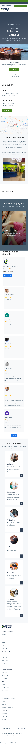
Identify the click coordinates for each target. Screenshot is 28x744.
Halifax (3, 722)
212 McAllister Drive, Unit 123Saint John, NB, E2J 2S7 (10, 94)
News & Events (5, 660)
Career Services (5, 666)
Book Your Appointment (20, 5)
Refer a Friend (5, 690)
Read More (14, 435)
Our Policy (12, 735)
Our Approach (5, 654)
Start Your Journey (7, 669)
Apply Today (4, 672)
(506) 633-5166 (8, 103)
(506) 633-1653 (7, 105)
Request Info (14, 69)
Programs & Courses (7, 631)
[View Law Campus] (21, 556)
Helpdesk (4, 704)
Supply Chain (5, 648)
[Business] (14, 457)
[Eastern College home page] (5, 9)
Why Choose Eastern (7, 651)
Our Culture (4, 663)
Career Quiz (4, 678)
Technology (4, 639)
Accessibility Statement (7, 707)
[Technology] (14, 513)
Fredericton (4, 713)
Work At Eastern (5, 695)
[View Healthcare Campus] (21, 503)
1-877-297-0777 (6, 5)
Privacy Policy (5, 735)
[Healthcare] (14, 485)
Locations (12, 24)
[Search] (17, 9)
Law (3, 645)
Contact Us (4, 701)
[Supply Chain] (14, 566)
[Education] (14, 592)
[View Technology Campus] (21, 530)
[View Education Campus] (21, 615)
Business (4, 634)
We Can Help (5, 675)
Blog (3, 693)
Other (3, 681)
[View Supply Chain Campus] (21, 582)
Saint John (4, 716)
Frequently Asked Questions (8, 698)
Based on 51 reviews (8, 271)
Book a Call (6, 110)
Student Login (5, 687)
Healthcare (4, 642)
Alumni (3, 684)
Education (4, 637)
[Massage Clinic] (24, 243)
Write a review (7, 275)
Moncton (4, 719)
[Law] (14, 539)
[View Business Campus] (21, 475)
